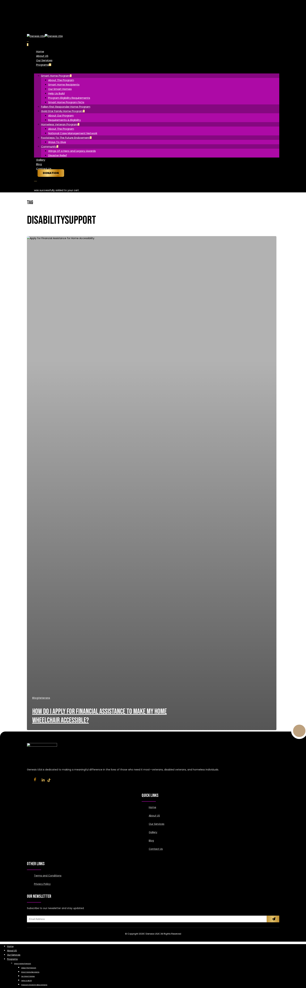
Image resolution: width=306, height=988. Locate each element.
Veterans (44, 698)
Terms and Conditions (47, 875)
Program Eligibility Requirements (34, 985)
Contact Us (156, 849)
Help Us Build (26, 981)
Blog (35, 698)
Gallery (153, 832)
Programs (12, 959)
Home (152, 807)
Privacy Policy (42, 884)
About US (154, 815)
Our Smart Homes (28, 976)
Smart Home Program (22, 964)
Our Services (156, 824)
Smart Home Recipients (30, 972)
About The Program (28, 968)
